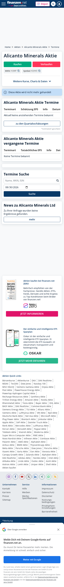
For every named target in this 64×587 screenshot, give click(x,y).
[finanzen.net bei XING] (42, 477)
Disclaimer (47, 496)
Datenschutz (48, 492)
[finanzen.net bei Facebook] (15, 477)
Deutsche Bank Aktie (12, 416)
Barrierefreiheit (49, 512)
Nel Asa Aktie (31, 416)
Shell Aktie (51, 464)
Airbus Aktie (8, 445)
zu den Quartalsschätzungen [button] (32, 123)
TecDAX (14, 383)
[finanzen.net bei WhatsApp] (48, 477)
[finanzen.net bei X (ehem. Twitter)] (28, 477)
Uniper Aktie (37, 464)
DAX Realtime (45, 380)
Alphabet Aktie (38, 441)
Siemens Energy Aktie (13, 409)
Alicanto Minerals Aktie (35, 47)
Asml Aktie (51, 461)
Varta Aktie (22, 451)
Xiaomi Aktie (8, 451)
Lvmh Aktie (23, 464)
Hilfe (24, 489)
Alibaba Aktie (8, 461)
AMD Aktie (23, 441)
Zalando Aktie (32, 454)
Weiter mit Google (32, 559)
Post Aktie (7, 390)
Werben (26, 492)
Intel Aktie (53, 458)
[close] (58, 529)
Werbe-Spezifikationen (29, 497)
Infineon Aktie (31, 438)
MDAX (5, 383)
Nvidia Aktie (47, 399)
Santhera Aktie (38, 396)
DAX (34, 380)
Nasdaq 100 (40, 383)
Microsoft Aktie (48, 416)
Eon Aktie (35, 451)
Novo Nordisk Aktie (11, 438)
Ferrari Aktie (8, 429)
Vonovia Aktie (48, 451)
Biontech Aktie (28, 419)
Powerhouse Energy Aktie (27, 390)
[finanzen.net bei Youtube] (22, 477)
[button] (43, 3)
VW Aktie (41, 412)
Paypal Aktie (40, 429)
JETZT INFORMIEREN (32, 313)
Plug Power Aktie (10, 419)
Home (8, 47)
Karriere (6, 492)
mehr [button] (32, 219)
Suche (32, 194)
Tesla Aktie (27, 403)
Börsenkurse (8, 380)
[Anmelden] (59, 3)
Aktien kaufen (9, 467)
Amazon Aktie (31, 399)
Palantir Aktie (9, 441)
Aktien (17, 47)
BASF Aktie (7, 406)
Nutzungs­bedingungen (48, 501)
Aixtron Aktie (8, 464)
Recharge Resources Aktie (15, 396)
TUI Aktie (30, 409)
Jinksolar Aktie (45, 419)
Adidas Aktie (24, 458)
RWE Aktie (38, 435)
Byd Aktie (52, 412)
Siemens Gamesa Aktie (28, 387)
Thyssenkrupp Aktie (40, 445)
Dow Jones (26, 383)
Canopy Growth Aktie (12, 454)
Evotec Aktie (37, 461)
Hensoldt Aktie (24, 429)
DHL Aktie (54, 403)
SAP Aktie (20, 422)
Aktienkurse (23, 380)
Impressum (47, 489)
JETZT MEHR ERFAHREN (32, 360)
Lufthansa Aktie (26, 412)
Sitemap (6, 500)
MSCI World (8, 387)
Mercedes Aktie (23, 425)
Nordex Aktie (39, 458)
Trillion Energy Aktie (12, 399)
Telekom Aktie (9, 432)
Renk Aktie (7, 425)
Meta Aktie (7, 448)
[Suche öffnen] (53, 3)
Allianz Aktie (44, 409)
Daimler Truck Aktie (37, 422)
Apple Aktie (8, 422)
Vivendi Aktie (25, 432)
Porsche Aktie (22, 448)
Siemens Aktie (9, 412)
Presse (5, 496)
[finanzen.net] (17, 2)
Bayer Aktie (41, 403)
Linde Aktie (23, 461)
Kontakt (6, 489)
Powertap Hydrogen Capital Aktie (18, 393)
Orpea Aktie (47, 387)
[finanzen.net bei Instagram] (9, 477)
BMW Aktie (22, 445)
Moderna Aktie (41, 432)
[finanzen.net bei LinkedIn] (35, 477)
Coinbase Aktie (47, 438)
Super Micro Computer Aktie (16, 435)
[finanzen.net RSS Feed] (55, 477)
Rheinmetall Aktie (11, 403)
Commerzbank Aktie (41, 406)
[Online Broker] (17, 5)
